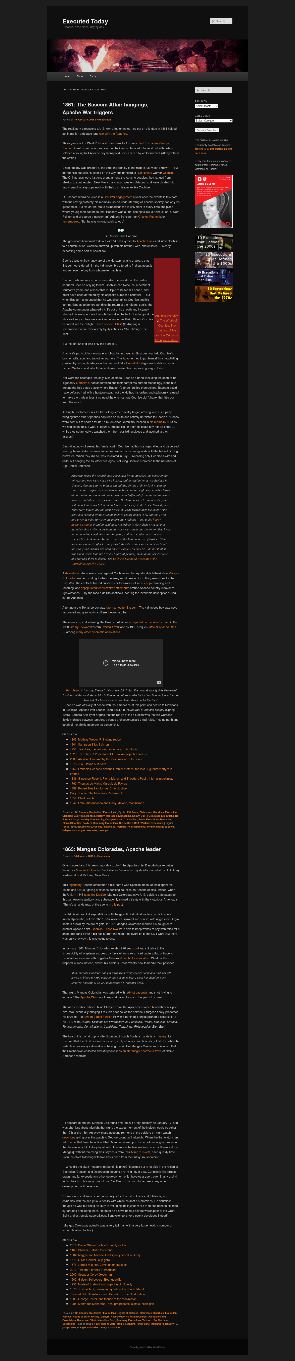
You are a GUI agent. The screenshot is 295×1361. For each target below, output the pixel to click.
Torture (146, 1320)
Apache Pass (145, 241)
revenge (103, 830)
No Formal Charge (136, 1316)
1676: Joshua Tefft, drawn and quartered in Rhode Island (107, 1289)
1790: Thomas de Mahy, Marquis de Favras (98, 783)
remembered (70, 221)
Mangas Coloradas (88, 870)
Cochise (168, 172)
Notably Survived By (92, 819)
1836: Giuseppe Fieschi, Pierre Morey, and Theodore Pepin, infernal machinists (121, 778)
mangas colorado (110, 1327)
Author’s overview (167, 315)
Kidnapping (124, 816)
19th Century (80, 812)
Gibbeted (67, 816)
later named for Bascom (121, 607)
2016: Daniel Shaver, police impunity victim (98, 1245)
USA (136, 823)
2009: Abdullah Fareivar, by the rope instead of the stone (106, 759)
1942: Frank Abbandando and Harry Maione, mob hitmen (107, 803)
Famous (67, 1316)
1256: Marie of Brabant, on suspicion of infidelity (101, 1284)
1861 (73, 826)
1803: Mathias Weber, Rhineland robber (96, 739)
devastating (72, 573)
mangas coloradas (86, 830)
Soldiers (87, 823)
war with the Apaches (113, 133)
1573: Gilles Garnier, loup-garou (90, 1260)
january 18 (171, 1324)
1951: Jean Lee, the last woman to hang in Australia (103, 749)
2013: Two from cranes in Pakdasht (93, 1269)
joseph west (69, 1327)
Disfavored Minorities (151, 812)
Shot (112, 1320)
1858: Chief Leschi (82, 798)
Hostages (111, 816)
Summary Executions (105, 823)
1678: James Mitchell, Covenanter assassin (98, 1264)
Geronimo (82, 382)
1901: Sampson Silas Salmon (89, 744)
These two (111, 929)
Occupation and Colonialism (121, 819)
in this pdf (115, 904)
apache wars (84, 826)
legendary (75, 884)
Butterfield (132, 363)
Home (66, 76)
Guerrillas (79, 816)
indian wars (157, 1324)
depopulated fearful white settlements (105, 588)
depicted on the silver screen (150, 622)
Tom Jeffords (74, 690)
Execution (171, 812)
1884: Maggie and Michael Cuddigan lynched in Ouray (105, 1255)
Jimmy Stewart (80, 627)
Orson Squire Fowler (98, 1016)
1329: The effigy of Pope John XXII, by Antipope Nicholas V (109, 754)
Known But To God (142, 816)
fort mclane (143, 1324)
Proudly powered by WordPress (147, 1347)
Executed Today (85, 21)
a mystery (159, 1036)
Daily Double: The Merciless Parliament (96, 793)
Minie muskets (140, 1152)
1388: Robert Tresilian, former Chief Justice (98, 788)
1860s (65, 826)
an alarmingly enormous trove (142, 1051)
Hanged (90, 816)
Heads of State (81, 1316)
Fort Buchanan (148, 143)
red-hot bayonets (137, 992)
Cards (93, 76)
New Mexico (118, 1316)
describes (68, 1137)
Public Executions (148, 819)
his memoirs (158, 422)
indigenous (68, 830)
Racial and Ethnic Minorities (93, 1320)
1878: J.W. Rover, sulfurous (88, 764)
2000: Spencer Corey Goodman (91, 1274)
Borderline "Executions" (103, 812)
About (80, 76)
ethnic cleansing (126, 1324)
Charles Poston (148, 216)
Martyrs (105, 1316)
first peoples (138, 826)
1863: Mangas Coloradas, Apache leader (111, 849)
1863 (97, 1324)
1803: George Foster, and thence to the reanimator (103, 1299)
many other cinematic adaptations (98, 632)
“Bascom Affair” (112, 324)
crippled (149, 583)
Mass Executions (164, 816)
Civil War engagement (118, 197)
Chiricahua (145, 172)
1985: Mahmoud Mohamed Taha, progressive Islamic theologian (112, 1303)
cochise (97, 826)
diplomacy (109, 826)
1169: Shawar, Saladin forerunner (91, 1250)
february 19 (123, 826)
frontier (150, 826)
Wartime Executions (152, 823)
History (100, 816)
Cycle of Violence (128, 812)
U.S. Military (126, 823)
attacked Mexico (95, 894)
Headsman (104, 119)
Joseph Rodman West (135, 958)
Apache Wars (89, 997)
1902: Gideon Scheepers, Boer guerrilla (95, 1279)
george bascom (165, 826)
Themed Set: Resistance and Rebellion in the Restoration (107, 1294)
